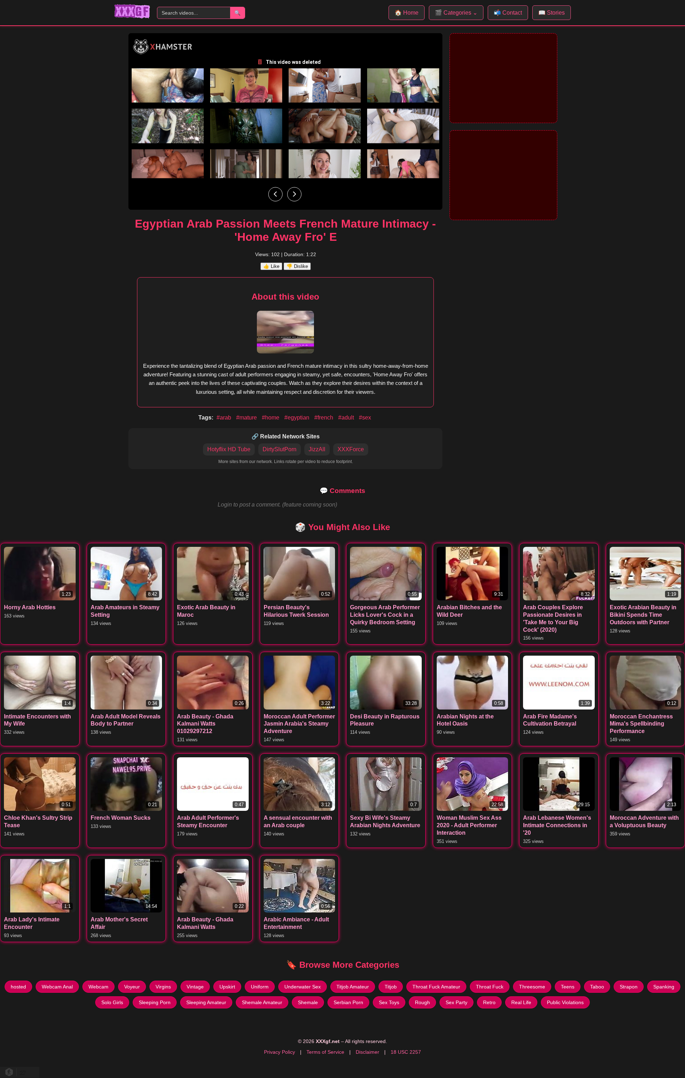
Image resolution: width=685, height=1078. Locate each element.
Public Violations (565, 1002)
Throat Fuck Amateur (436, 987)
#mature (247, 418)
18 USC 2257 (406, 1052)
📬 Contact (508, 13)
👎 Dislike (297, 266)
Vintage (195, 987)
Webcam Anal (57, 987)
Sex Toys (389, 1002)
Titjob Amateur (352, 987)
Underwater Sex (302, 987)
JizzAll (317, 449)
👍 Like (271, 266)
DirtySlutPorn (279, 449)
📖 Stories (551, 13)
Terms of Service (325, 1052)
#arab (225, 418)
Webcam (98, 987)
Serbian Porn (348, 1002)
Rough (422, 1002)
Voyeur (132, 987)
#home (271, 418)
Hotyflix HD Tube (228, 449)
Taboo (597, 987)
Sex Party (456, 1002)
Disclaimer (367, 1052)
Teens (567, 987)
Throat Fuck (489, 987)
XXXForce (351, 449)
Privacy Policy (279, 1052)
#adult (346, 418)
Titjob (391, 987)
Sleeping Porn (155, 1002)
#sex (365, 418)
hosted (18, 987)
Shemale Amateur (262, 1002)
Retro (489, 1002)
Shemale (308, 1002)
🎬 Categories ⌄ (456, 13)
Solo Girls (112, 1002)
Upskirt (227, 987)
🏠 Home (406, 13)
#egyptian (297, 418)
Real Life (521, 1002)
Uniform (260, 987)
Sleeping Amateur (206, 1002)
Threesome (532, 987)
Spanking (663, 987)
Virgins (163, 987)
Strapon (629, 987)
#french (324, 418)
